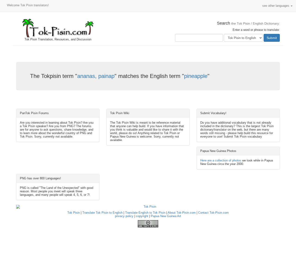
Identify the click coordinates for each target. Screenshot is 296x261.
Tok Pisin (73, 212)
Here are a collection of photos (220, 160)
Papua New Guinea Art (166, 216)
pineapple (195, 76)
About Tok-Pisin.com (182, 212)
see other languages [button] (276, 5)
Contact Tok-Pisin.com (213, 212)
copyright (142, 216)
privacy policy (124, 216)
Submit (272, 38)
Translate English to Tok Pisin (145, 212)
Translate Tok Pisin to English (102, 212)
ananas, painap (95, 76)
